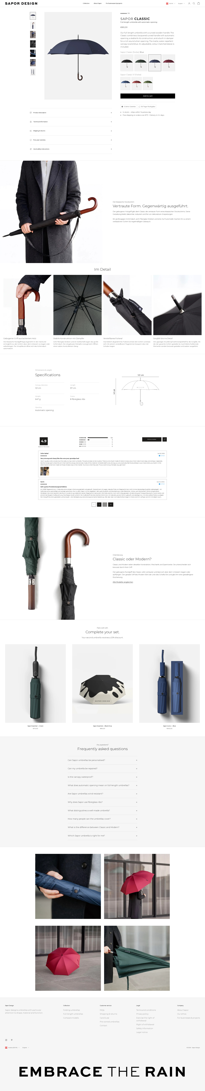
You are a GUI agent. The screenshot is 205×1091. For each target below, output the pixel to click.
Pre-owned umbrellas (109, 1022)
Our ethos (181, 1014)
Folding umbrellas (71, 1010)
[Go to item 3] (33, 34)
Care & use (104, 1018)
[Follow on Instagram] (6, 1040)
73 (110, 504)
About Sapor (98, 3)
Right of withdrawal (145, 1025)
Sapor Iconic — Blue (169, 726)
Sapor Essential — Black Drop (102, 726)
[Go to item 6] (33, 63)
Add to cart (147, 96)
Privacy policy (142, 1014)
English (180, 3)
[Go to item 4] (33, 44)
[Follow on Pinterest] (12, 1040)
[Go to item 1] (33, 16)
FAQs (102, 1010)
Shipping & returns (108, 1014)
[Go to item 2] (33, 25)
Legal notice (142, 1032)
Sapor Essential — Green (35, 726)
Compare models (71, 1018)
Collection (86, 3)
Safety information (144, 1028)
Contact (103, 1026)
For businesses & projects (114, 3)
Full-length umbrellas (73, 1014)
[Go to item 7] (33, 72)
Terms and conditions (146, 1010)
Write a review (151, 439)
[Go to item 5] (33, 53)
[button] (27, 305)
